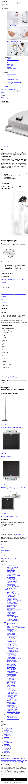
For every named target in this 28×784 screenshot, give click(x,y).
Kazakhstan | (12, 636)
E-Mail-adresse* (6, 364)
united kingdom (9, 731)
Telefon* (4, 361)
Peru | (10, 615)
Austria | (11, 664)
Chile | (10, 596)
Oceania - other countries (13, 719)
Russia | (11, 702)
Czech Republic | (13, 672)
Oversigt (9, 58)
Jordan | (11, 634)
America (6, 589)
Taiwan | (11, 654)
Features (6, 146)
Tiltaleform (5, 332)
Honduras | (11, 606)
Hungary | (11, 683)
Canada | (11, 595)
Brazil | (14, 594)
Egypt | (10, 568)
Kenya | (11, 572)
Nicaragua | (12, 610)
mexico (7, 738)
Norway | (11, 696)
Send (2, 284)
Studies (3, 552)
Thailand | (11, 655)
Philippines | (12, 646)
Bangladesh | (12, 624)
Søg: (2, 2)
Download (3, 282)
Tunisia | (11, 584)
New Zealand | (12, 717)
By (2, 355)
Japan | (11, 633)
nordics (7, 745)
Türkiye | (11, 657)
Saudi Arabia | (12, 648)
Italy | (10, 688)
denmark (7, 752)
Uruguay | (11, 617)
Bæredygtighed (10, 65)
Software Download (12, 76)
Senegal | (11, 578)
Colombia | (11, 598)
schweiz (7, 734)
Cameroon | (11, 565)
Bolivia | (11, 592)
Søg (19, 2)
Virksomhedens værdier (13, 60)
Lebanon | (11, 638)
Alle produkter (10, 9)
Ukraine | (11, 710)
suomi (14, 762)
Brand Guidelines (5, 550)
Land (3, 358)
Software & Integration (12, 25)
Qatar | (10, 647)
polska (6, 741)
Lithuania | (11, 691)
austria (6, 739)
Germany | (11, 681)
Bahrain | (11, 623)
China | (14, 626)
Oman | (10, 643)
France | (10, 679)
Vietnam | (11, 660)
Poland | (10, 698)
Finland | (11, 678)
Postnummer (5, 352)
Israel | (10, 631)
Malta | (10, 692)
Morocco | (11, 574)
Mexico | (11, 608)
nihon (6, 737)
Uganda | (11, 585)
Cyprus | (11, 671)
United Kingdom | (13, 712)
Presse (2, 547)
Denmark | (11, 674)
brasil (6, 744)
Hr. (4, 336)
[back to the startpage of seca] (8, 89)
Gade (3, 346)
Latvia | (11, 689)
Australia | (11, 716)
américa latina (8, 746)
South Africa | (12, 579)
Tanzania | (11, 582)
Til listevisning (4, 97)
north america (8, 732)
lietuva (6, 751)
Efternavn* (5, 340)
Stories (8, 71)
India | (10, 629)
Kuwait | (11, 637)
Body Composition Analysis (14, 41)
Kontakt (6, 86)
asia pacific (8, 748)
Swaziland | (12, 581)
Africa (5, 564)
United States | (12, 616)
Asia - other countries (12, 661)
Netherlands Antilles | (14, 609)
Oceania (6, 714)
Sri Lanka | (11, 653)
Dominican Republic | (14, 601)
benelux (7, 749)
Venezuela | (12, 619)
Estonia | (11, 676)
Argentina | (11, 591)
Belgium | (11, 665)
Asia (5, 622)
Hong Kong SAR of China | (16, 627)
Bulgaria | (11, 668)
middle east (8, 742)
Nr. (2, 349)
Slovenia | (11, 703)
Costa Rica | (12, 599)
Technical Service (11, 74)
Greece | (11, 682)
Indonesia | (11, 630)
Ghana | (11, 571)
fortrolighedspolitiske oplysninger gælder (15, 377)
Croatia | (11, 669)
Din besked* (5, 367)
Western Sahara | (13, 586)
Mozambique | (13, 575)
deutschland (8, 728)
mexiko (7, 761)
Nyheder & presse (11, 68)
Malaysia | (11, 640)
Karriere (9, 67)
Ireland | (11, 686)
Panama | (11, 612)
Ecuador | (11, 602)
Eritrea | (11, 570)
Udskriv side (4, 302)
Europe (5, 662)
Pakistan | (11, 644)
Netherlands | (12, 693)
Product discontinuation (12, 84)
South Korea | (12, 651)
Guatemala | (12, 605)
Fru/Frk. (6, 334)
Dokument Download (12, 79)
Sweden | (11, 706)
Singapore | (11, 650)
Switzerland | (12, 707)
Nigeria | (11, 577)
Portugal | (12, 699)
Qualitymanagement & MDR (14, 82)
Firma (3, 343)
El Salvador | (12, 603)
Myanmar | (11, 641)
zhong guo (7, 735)
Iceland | (11, 685)
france (6, 730)
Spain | (10, 705)
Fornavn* (5, 337)
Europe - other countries (13, 713)
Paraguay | (11, 613)
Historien (9, 62)
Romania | (11, 700)
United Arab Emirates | (14, 658)
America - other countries (13, 620)
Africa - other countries (12, 588)
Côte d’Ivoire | (12, 567)
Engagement (10, 64)
